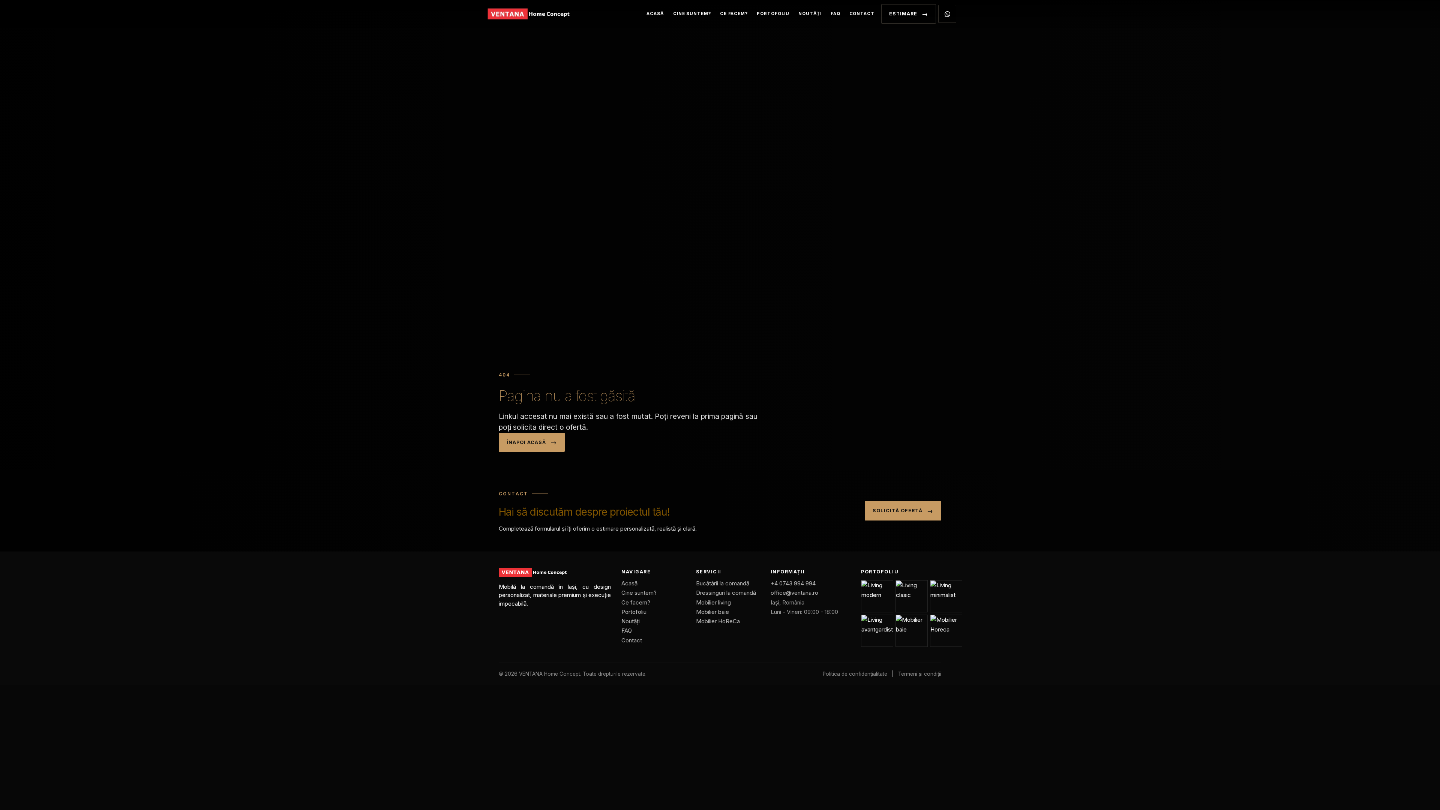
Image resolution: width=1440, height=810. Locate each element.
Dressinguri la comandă (726, 592)
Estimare (903, 13)
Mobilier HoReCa (718, 621)
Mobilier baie (712, 611)
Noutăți (809, 13)
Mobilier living (713, 602)
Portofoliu (773, 13)
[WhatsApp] (947, 14)
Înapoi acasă (526, 442)
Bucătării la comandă (722, 583)
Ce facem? (734, 13)
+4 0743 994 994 (793, 583)
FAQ (835, 13)
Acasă (655, 13)
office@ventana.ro (794, 592)
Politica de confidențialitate (855, 674)
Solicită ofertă (897, 510)
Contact (861, 13)
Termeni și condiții (919, 674)
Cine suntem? (692, 13)
